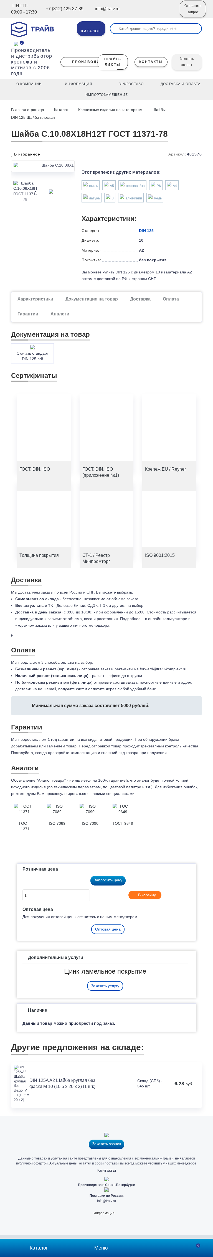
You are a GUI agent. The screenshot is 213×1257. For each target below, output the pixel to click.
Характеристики (35, 299)
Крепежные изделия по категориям (110, 109)
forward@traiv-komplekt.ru (163, 669)
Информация (104, 1213)
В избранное (26, 154)
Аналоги (59, 314)
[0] (16, 43)
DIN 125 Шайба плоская (33, 117)
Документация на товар (91, 299)
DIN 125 (146, 230)
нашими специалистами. (113, 793)
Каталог (61, 109)
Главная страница (28, 109)
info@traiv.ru (106, 1201)
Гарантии (27, 314)
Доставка (140, 299)
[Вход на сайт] (168, 13)
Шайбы (159, 109)
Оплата (171, 299)
